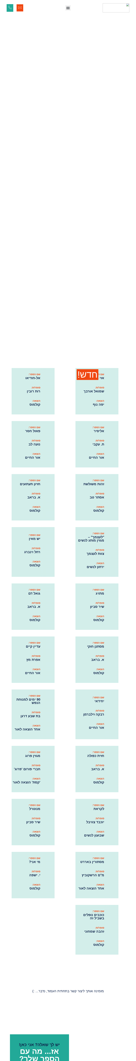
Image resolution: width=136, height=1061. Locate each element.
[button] (68, 8)
